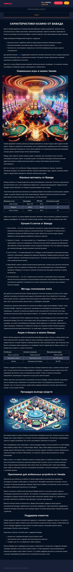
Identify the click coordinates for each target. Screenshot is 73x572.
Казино (36, 15)
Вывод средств (40, 9)
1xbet (19, 54)
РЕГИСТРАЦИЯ (58, 2)
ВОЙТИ (66, 2)
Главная (30, 9)
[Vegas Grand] (8, 3)
